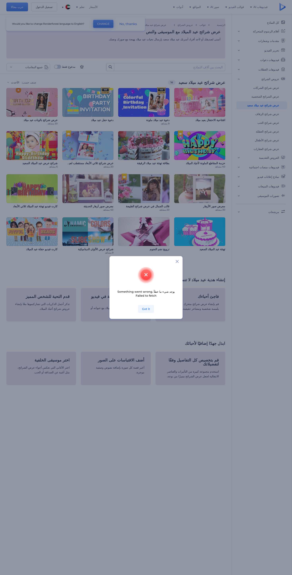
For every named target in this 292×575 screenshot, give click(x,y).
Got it (146, 309)
